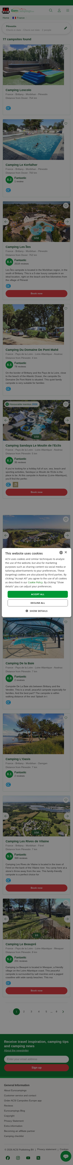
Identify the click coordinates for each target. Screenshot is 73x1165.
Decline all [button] (38, 602)
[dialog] (36, 582)
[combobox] (61, 552)
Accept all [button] (37, 594)
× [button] (65, 552)
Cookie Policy (35, 582)
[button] (37, 611)
